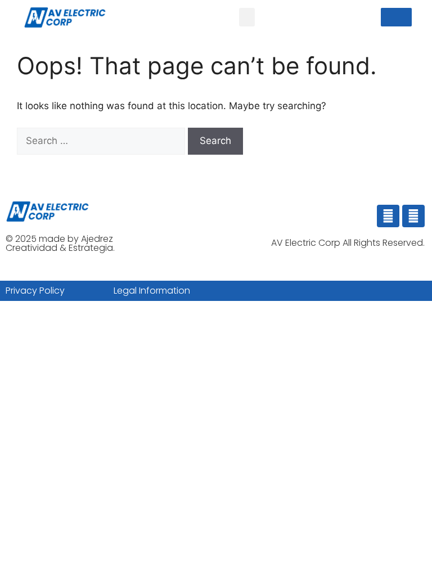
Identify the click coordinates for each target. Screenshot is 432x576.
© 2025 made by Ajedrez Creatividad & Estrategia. (60, 243)
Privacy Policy (35, 290)
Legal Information (152, 290)
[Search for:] (102, 140)
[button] (247, 17)
